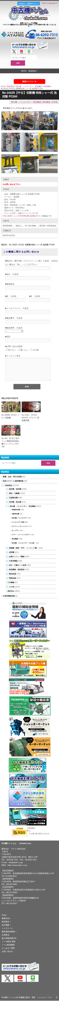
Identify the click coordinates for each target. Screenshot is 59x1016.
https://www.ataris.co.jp (17, 865)
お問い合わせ (7, 951)
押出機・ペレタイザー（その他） (24, 543)
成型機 (11, 552)
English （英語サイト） (29, 3)
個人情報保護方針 (9, 938)
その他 (11, 587)
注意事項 (5, 935)
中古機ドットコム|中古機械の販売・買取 (18, 997)
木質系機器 (13, 561)
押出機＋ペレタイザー (20, 518)
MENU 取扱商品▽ (29, 71)
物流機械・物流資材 (16, 569)
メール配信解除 (8, 945)
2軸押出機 (15, 514)
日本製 (54, 102)
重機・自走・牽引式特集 (12, 477)
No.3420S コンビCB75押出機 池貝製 (19, 216)
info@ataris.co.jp (16, 862)
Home (3, 86)
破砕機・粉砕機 (15, 489)
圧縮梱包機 (13, 498)
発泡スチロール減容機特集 (13, 481)
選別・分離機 (14, 493)
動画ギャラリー (28, 81)
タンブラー (16, 530)
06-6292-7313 (12, 860)
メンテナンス (7, 928)
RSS (28, 831)
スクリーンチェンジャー (20, 526)
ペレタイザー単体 (18, 522)
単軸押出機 (16, 509)
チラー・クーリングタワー (21, 534)
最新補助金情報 (9, 931)
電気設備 (12, 578)
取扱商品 (10, 86)
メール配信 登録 (8, 941)
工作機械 (10, 582)
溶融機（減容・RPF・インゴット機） (23, 548)
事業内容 (6, 918)
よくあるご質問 (8, 948)
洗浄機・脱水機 (15, 502)
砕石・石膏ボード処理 (17, 565)
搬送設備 (12, 574)
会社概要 (6, 925)
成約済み (10, 591)
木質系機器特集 (9, 596)
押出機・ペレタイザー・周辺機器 (29, 86)
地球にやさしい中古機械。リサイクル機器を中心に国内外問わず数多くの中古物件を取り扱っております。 (29, 24)
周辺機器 (47, 86)
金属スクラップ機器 (16, 556)
